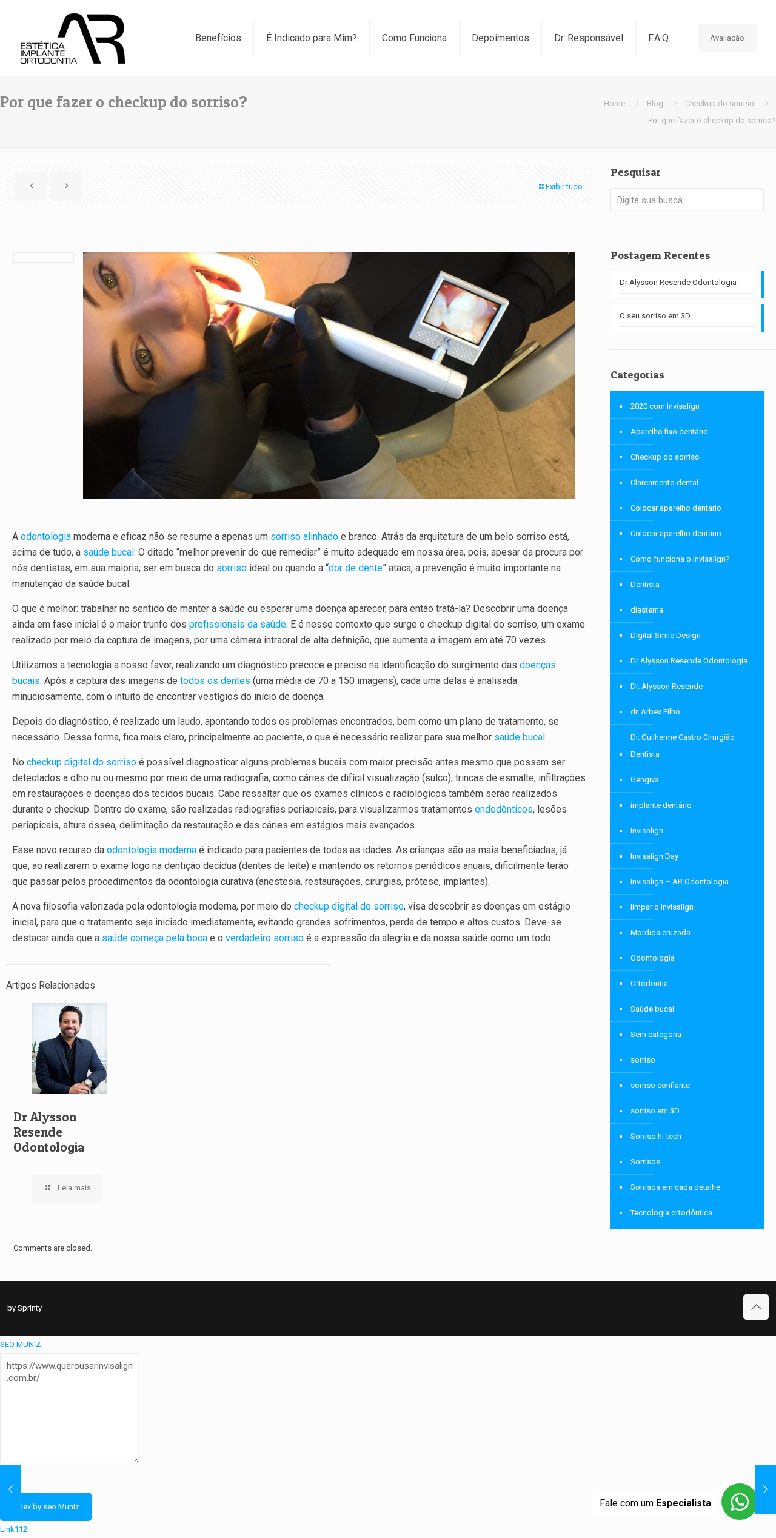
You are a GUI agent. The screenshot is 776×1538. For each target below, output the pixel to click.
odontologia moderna (151, 850)
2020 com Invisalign (665, 406)
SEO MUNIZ (20, 1344)
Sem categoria (655, 1034)
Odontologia (652, 957)
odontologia (46, 536)
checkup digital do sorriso (81, 762)
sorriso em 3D (655, 1110)
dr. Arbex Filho (655, 711)
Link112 (13, 1529)
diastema (646, 609)
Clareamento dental (664, 482)
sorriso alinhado (304, 536)
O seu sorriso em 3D (655, 315)
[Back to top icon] (756, 1307)
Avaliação (727, 37)
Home (614, 103)
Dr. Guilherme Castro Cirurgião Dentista (682, 746)
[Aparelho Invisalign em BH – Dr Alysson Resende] (72, 38)
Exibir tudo (564, 186)
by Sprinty (24, 1307)
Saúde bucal (652, 1008)
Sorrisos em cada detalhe (675, 1187)
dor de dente (356, 568)
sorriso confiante (660, 1085)
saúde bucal (108, 552)
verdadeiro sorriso (265, 938)
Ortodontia (649, 983)
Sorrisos (645, 1161)
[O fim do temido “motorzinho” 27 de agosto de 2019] (10, 1489)
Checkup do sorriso (719, 103)
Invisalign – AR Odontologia (679, 881)
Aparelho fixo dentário (669, 431)
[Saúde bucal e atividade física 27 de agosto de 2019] (765, 1489)
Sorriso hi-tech (655, 1136)
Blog (655, 103)
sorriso (231, 568)
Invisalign (646, 830)
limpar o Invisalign (662, 907)
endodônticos (504, 809)
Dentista (645, 584)
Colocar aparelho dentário (675, 533)
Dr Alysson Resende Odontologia (49, 1132)
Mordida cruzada (660, 932)
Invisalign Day (654, 856)
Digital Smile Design (665, 635)
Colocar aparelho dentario (675, 507)
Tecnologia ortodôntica (671, 1212)
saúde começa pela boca (154, 938)
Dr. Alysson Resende (666, 686)
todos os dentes (215, 681)
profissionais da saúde (237, 624)
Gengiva (644, 779)
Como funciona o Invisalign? (680, 558)
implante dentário (661, 805)
